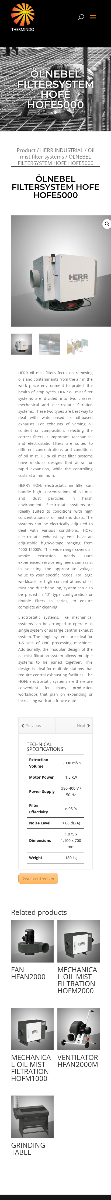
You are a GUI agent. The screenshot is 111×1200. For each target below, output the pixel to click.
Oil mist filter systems (57, 153)
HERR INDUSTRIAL (61, 150)
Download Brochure (38, 878)
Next (81, 725)
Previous (33, 725)
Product (26, 150)
